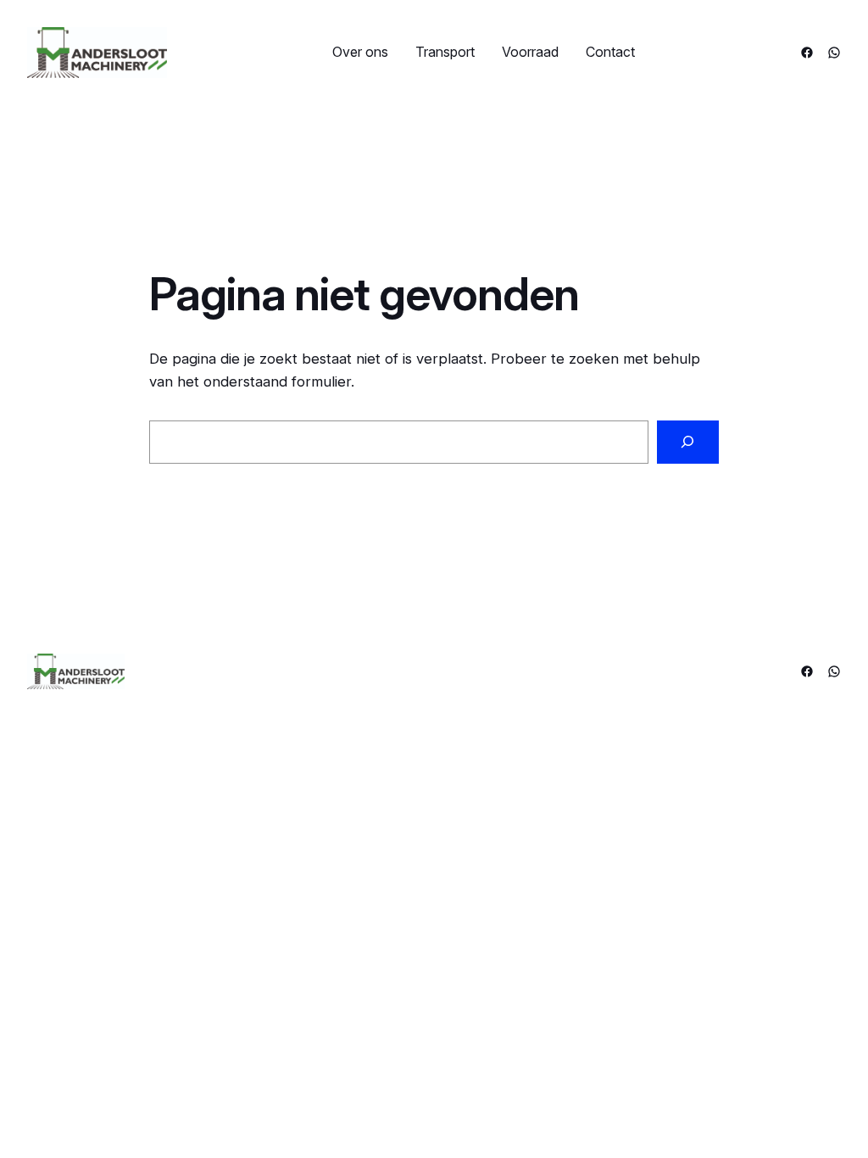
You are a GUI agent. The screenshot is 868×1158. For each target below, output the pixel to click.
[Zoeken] (688, 442)
